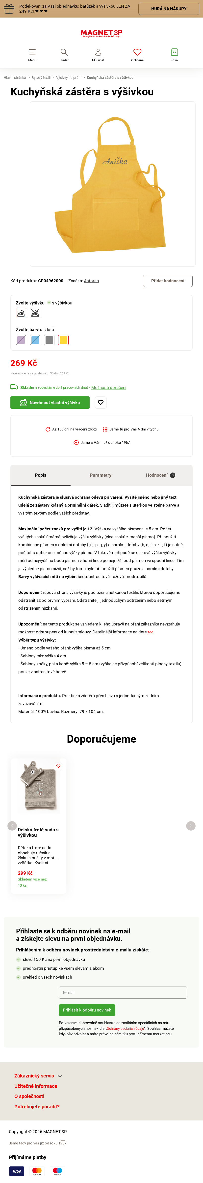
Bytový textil (41, 78)
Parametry (100, 475)
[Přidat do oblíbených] (101, 402)
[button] (12, 826)
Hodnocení (160, 475)
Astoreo (91, 280)
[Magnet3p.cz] (101, 35)
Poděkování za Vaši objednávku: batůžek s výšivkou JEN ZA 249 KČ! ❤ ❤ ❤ (74, 9)
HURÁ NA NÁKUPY (169, 8)
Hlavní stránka (15, 78)
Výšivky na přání (68, 78)
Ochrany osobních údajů (125, 1029)
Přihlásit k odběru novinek (87, 1010)
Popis (40, 475)
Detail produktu (60, 883)
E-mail (69, 992)
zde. (150, 632)
